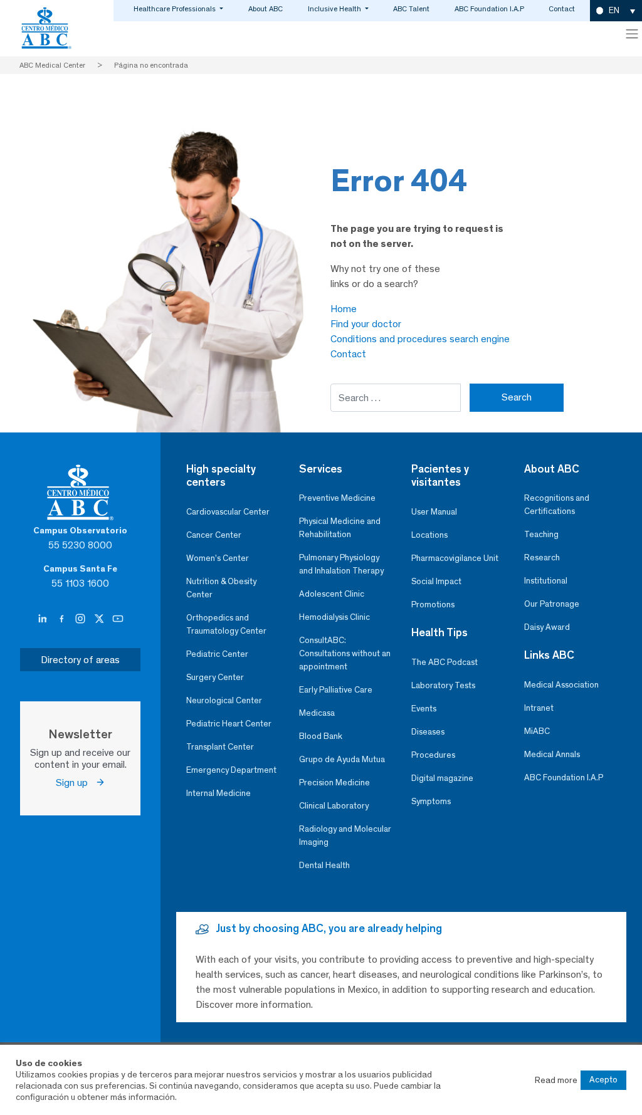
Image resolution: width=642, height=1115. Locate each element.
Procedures (433, 755)
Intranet (539, 708)
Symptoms (431, 801)
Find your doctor (365, 324)
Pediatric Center (217, 654)
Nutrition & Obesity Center (221, 588)
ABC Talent (411, 8)
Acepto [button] (603, 1079)
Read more (556, 1080)
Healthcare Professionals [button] (176, 8)
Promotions (433, 604)
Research (542, 557)
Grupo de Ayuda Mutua (342, 759)
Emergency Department (231, 770)
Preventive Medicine (337, 498)
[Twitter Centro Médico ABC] (100, 619)
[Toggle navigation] (631, 33)
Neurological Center (224, 700)
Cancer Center (213, 535)
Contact (562, 8)
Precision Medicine (334, 782)
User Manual (434, 511)
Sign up (75, 782)
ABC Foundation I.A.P (489, 8)
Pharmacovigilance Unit (454, 558)
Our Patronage (551, 604)
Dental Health (324, 865)
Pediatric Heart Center (228, 723)
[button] (616, 11)
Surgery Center (215, 677)
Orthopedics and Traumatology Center (226, 624)
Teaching (541, 534)
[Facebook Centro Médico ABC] (63, 619)
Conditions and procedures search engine (420, 339)
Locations (429, 535)
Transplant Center (220, 746)
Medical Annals (552, 754)
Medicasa (317, 713)
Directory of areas (80, 660)
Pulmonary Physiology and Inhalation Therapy (341, 564)
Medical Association (561, 684)
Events (423, 708)
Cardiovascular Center (228, 511)
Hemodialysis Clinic (334, 617)
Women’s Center (217, 558)
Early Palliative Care (335, 689)
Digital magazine (442, 778)
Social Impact (436, 581)
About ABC (265, 8)
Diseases (428, 731)
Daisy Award (547, 627)
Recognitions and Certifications (556, 504)
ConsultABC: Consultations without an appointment (345, 653)
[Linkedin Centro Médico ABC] (44, 619)
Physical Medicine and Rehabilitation (340, 528)
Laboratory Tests (443, 685)
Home (343, 309)
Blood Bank (320, 736)
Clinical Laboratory (334, 805)
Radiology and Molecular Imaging (345, 835)
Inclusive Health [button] (335, 8)
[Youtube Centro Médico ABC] (118, 619)
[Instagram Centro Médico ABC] (81, 619)
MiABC (537, 731)
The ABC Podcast (444, 662)
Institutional (545, 580)
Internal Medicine (218, 793)
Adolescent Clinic (331, 594)
